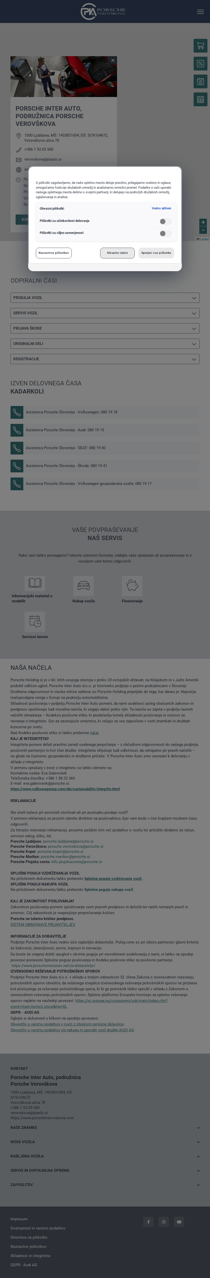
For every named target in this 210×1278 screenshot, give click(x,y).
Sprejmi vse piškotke (156, 253)
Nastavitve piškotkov (54, 253)
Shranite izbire (117, 253)
